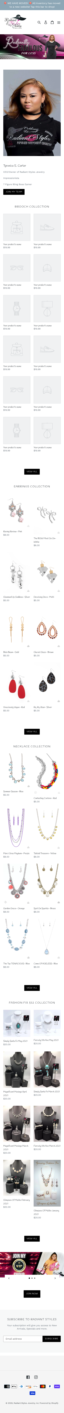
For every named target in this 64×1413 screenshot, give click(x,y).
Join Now (32, 1293)
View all (32, 471)
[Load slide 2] (32, 1278)
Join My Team (14, 191)
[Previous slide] (9, 1278)
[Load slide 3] (35, 1278)
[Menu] (59, 22)
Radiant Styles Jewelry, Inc (26, 1403)
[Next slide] (55, 1278)
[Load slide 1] (29, 1278)
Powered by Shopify (49, 1403)
